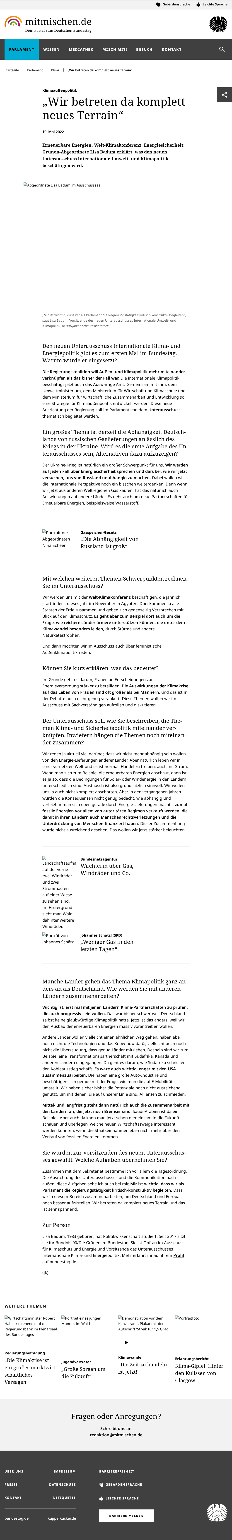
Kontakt (13, 1497)
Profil (178, 1255)
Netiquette (64, 1497)
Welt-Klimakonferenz (110, 597)
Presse (11, 1484)
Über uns (14, 1471)
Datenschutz (62, 1484)
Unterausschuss (164, 409)
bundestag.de (17, 1518)
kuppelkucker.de (62, 1518)
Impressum (65, 1471)
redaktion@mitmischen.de (116, 1434)
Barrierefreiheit (116, 1471)
